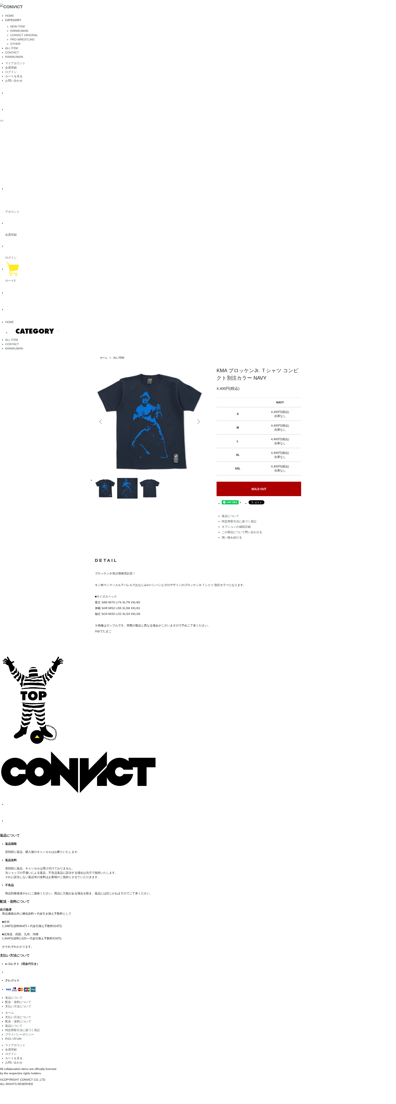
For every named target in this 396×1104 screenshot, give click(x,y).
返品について (230, 516)
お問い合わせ (13, 80)
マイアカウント (15, 63)
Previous (101, 421)
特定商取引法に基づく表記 (239, 521)
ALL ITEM (11, 48)
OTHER (15, 43)
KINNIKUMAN (19, 30)
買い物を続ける (232, 537)
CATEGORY (34, 331)
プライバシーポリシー (19, 1034)
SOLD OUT (258, 489)
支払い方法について (18, 1006)
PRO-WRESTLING (22, 39)
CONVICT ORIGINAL (24, 35)
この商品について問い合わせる (242, 532)
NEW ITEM (17, 26)
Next (198, 421)
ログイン (11, 72)
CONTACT (12, 52)
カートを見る (13, 76)
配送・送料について (18, 1002)
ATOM (17, 1038)
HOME (9, 15)
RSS (8, 1038)
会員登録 (11, 67)
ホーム (103, 357)
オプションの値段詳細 (236, 526)
